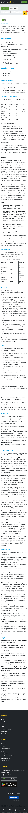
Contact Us (4, 733)
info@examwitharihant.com (8, 775)
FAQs (2, 726)
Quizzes (3, 746)
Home (2, 719)
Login (24, 2)
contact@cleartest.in (14, 801)
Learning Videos (5, 748)
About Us (3, 722)
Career (3, 724)
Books (2, 751)
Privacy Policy (4, 731)
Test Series (4, 744)
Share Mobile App (5, 758)
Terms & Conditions (6, 729)
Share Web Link (5, 760)
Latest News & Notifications (8, 756)
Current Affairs (4, 753)
